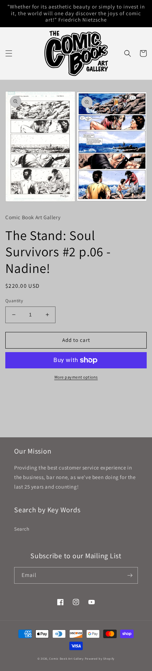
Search (22, 529)
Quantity (14, 301)
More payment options (76, 377)
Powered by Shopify (100, 658)
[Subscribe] (130, 575)
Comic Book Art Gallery (66, 658)
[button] (9, 53)
